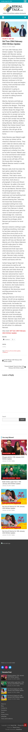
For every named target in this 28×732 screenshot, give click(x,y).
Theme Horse (16, 727)
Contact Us (4, 708)
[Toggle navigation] (3, 17)
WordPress (19, 729)
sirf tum (7, 350)
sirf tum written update (14, 350)
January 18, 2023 (6, 461)
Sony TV (18, 478)
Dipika (13, 46)
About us (3, 704)
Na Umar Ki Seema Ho (8, 502)
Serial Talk (13, 725)
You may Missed (8, 437)
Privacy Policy (4, 714)
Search (4, 416)
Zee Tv (13, 453)
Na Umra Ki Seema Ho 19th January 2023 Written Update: (15, 689)
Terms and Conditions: (7, 718)
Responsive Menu (25, 1)
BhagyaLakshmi (6, 453)
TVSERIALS (5, 352)
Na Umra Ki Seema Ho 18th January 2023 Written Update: (15, 696)
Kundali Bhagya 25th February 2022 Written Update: (13, 360)
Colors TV (5, 38)
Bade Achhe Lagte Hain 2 (9, 478)
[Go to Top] (25, 725)
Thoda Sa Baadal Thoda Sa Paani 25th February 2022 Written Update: (14, 367)
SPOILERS (3, 716)
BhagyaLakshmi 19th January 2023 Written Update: (15, 676)
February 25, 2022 (6, 46)
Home (2, 712)
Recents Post (7, 672)
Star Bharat (17, 502)
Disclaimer (4, 710)
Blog (2, 706)
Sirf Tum (11, 38)
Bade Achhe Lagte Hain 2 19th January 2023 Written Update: (15, 682)
